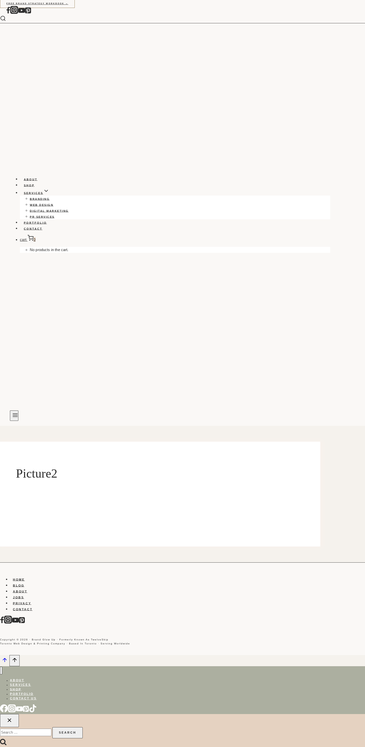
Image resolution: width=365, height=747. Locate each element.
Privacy (22, 603)
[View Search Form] (6, 18)
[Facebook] (8, 13)
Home (19, 579)
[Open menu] (14, 415)
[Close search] (9, 720)
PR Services (42, 216)
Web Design (41, 204)
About (30, 179)
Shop (29, 185)
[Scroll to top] (4, 661)
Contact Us (23, 698)
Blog (18, 585)
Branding (40, 198)
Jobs (18, 597)
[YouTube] (21, 13)
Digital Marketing (49, 210)
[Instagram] (14, 13)
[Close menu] (1, 670)
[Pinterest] (28, 13)
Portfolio (35, 222)
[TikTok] (33, 711)
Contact (33, 228)
